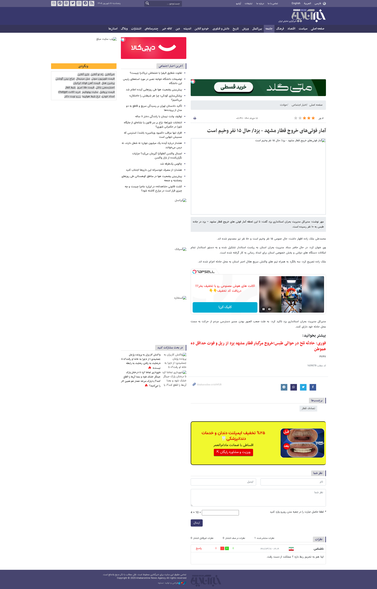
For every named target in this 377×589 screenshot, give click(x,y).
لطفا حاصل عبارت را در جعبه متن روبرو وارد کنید (298, 512)
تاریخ (236, 28)
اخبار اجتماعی (299, 105)
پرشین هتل (108, 83)
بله (60, 3)
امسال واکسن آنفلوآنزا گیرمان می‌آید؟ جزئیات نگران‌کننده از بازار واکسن (157, 156)
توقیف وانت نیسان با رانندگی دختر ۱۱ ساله (158, 116)
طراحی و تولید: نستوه (168, 583)
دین (178, 28)
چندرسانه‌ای (151, 28)
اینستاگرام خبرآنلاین (79, 3)
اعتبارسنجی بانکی (105, 88)
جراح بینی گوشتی (65, 79)
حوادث (283, 105)
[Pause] (263, 309)
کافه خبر (167, 28)
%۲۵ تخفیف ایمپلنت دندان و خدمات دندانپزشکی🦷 (233, 436)
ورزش (245, 28)
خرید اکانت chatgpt (69, 92)
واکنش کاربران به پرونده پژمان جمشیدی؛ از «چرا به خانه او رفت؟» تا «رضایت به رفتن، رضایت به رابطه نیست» (141, 361)
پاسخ (199, 548)
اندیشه (187, 28)
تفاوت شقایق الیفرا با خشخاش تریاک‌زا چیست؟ (156, 73)
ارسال (197, 523)
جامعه (269, 28)
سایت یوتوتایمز (90, 92)
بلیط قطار (70, 88)
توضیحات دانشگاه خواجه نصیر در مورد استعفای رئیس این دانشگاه (152, 81)
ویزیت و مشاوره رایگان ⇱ (233, 452)
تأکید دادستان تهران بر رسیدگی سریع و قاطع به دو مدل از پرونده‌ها (154, 108)
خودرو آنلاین (202, 28)
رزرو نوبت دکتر (72, 97)
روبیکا (53, 3)
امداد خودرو (108, 97)
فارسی (318, 3)
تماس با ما (273, 3)
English (296, 3)
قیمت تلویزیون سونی (103, 79)
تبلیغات (248, 3)
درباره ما (260, 3)
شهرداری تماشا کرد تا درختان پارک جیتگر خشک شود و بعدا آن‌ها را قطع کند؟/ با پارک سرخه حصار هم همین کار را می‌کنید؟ (141, 379)
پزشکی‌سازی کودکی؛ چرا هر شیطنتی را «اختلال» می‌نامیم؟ (155, 98)
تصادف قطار (308, 408)
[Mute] (269, 309)
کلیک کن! (225, 307)
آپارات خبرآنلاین (66, 3)
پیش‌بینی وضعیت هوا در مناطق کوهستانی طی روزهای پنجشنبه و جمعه (152, 178)
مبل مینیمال (83, 79)
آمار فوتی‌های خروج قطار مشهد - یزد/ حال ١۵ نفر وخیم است (266, 130)
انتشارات (136, 28)
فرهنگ (280, 28)
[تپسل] (193, 81)
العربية (307, 3)
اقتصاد (291, 28)
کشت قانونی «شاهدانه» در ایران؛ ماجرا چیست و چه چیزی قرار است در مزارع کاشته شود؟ (153, 188)
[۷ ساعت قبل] (174, 361)
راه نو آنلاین (97, 74)
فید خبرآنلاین (91, 3)
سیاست (303, 28)
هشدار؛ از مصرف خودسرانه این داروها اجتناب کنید (154, 170)
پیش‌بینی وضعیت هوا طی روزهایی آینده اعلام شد (154, 90)
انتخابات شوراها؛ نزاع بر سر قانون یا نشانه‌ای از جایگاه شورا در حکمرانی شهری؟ (153, 125)
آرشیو (238, 3)
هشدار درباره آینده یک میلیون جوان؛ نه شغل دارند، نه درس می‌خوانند (152, 145)
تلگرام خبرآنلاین (85, 3)
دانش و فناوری (220, 28)
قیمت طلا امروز (85, 88)
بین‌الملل (257, 28)
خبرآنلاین (302, 16)
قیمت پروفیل (107, 92)
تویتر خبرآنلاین (72, 3)
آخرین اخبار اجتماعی (171, 66)
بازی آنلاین (83, 74)
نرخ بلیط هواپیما (91, 97)
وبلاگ (124, 28)
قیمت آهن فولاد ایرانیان (86, 83)
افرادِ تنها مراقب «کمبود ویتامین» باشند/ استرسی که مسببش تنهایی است (153, 135)
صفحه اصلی (317, 28)
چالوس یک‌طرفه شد (171, 164)
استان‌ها (112, 28)
